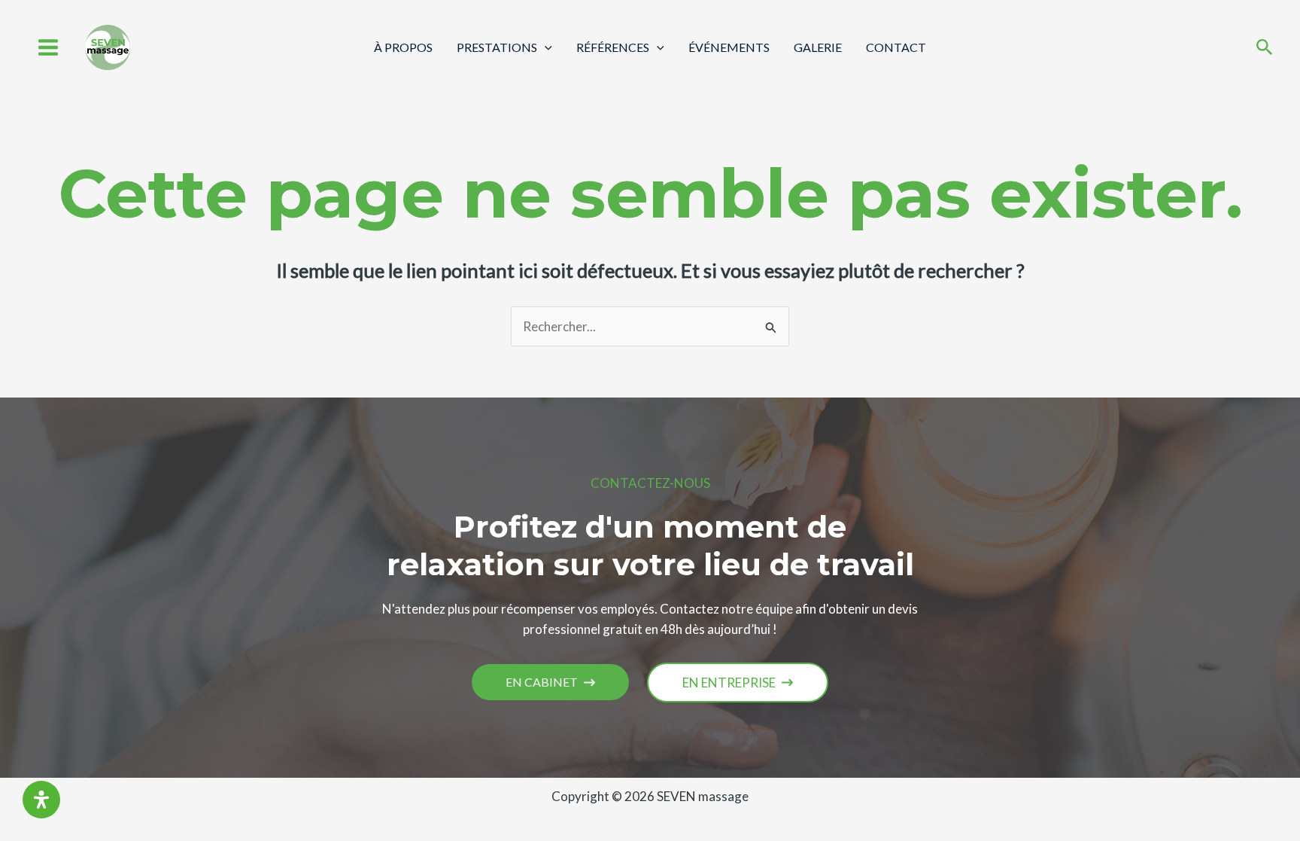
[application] (544, 47)
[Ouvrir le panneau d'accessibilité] (41, 799)
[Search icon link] (1265, 48)
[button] (550, 682)
